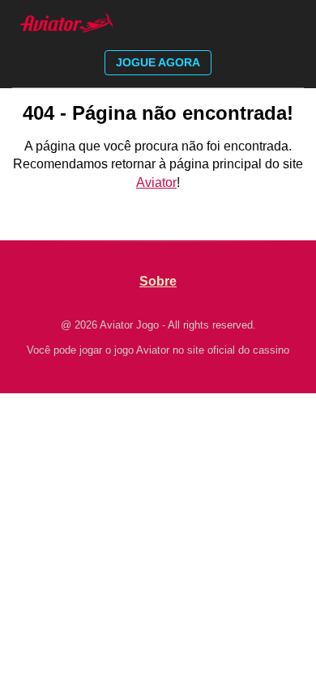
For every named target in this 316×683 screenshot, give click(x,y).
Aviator (156, 182)
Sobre (158, 281)
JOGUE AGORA (158, 62)
